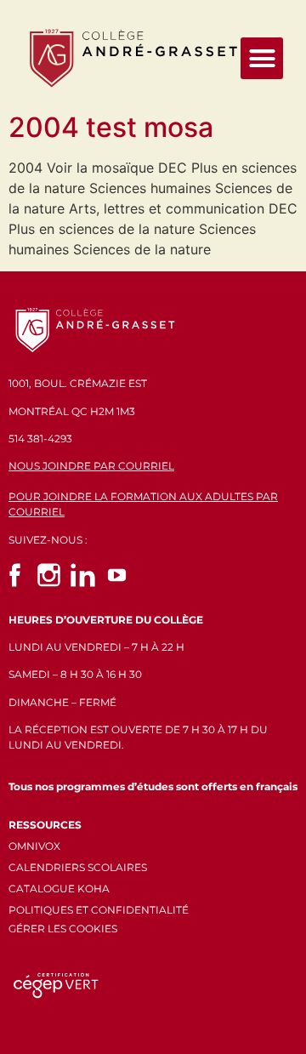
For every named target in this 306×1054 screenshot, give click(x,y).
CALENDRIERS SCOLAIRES (77, 867)
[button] (262, 58)
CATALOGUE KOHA (59, 888)
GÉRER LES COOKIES (62, 928)
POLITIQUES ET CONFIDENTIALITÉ (98, 909)
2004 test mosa (110, 127)
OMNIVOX (34, 846)
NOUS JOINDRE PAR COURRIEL (91, 465)
